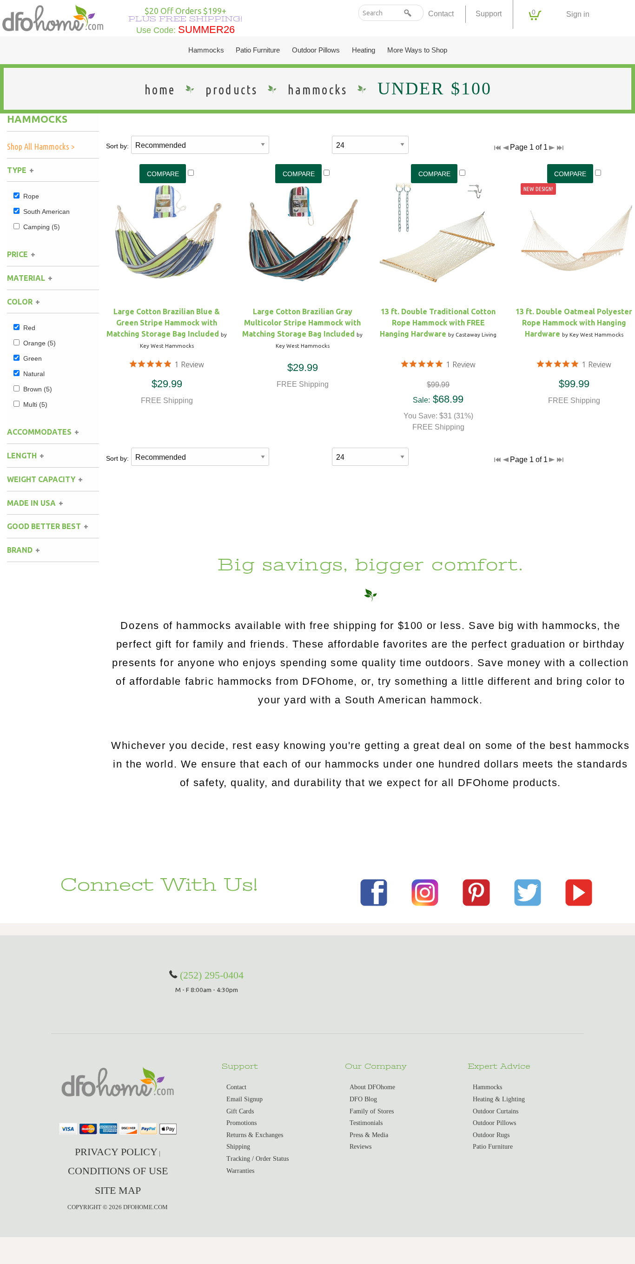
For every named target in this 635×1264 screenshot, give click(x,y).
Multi (35, 404)
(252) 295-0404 (212, 975)
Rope (31, 196)
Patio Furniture (258, 50)
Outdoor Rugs (491, 1135)
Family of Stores (372, 1111)
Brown (37, 389)
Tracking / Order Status (257, 1158)
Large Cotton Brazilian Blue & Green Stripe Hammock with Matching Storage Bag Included (163, 322)
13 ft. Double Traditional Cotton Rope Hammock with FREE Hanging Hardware (438, 322)
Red (29, 327)
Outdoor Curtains (495, 1111)
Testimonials (366, 1122)
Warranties (240, 1170)
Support (489, 14)
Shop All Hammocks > (41, 146)
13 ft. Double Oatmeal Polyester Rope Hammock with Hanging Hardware (574, 322)
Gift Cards (240, 1111)
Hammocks (206, 50)
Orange (39, 343)
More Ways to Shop (417, 50)
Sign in (577, 14)
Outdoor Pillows (316, 50)
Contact (441, 14)
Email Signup (244, 1099)
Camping (41, 227)
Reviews (360, 1146)
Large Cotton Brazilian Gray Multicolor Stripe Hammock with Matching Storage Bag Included (301, 322)
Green (32, 358)
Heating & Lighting (499, 1099)
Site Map (118, 1190)
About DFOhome (372, 1087)
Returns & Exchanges (254, 1135)
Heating (363, 50)
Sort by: (117, 146)
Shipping (238, 1146)
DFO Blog (363, 1099)
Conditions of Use (118, 1171)
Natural (34, 373)
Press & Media (369, 1135)
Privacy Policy (116, 1152)
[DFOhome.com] (52, 17)
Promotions (241, 1122)
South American (46, 211)
